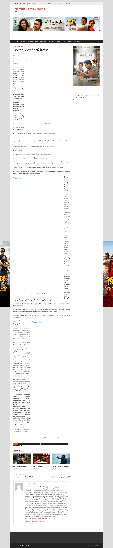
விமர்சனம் (35, 3)
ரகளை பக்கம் (44, 3)
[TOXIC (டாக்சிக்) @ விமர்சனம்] (61, 464)
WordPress (91, 545)
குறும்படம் (55, 3)
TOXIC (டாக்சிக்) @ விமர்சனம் (60, 466)
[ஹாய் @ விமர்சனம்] (42, 464)
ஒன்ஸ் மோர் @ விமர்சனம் (20, 466)
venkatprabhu (64, 443)
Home (24, 3)
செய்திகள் (29, 3)
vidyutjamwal (17, 445)
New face (50, 3)
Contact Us (67, 3)
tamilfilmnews (55, 443)
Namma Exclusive (18, 46)
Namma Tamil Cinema (30, 9)
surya (49, 443)
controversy (30, 443)
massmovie (44, 443)
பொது (62, 3)
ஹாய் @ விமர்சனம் (38, 466)
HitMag (97, 545)
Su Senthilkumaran (28, 52)
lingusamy (37, 443)
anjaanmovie (22, 443)
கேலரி (39, 3)
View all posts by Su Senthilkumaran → (34, 521)
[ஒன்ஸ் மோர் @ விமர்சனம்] (22, 464)
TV (59, 3)
